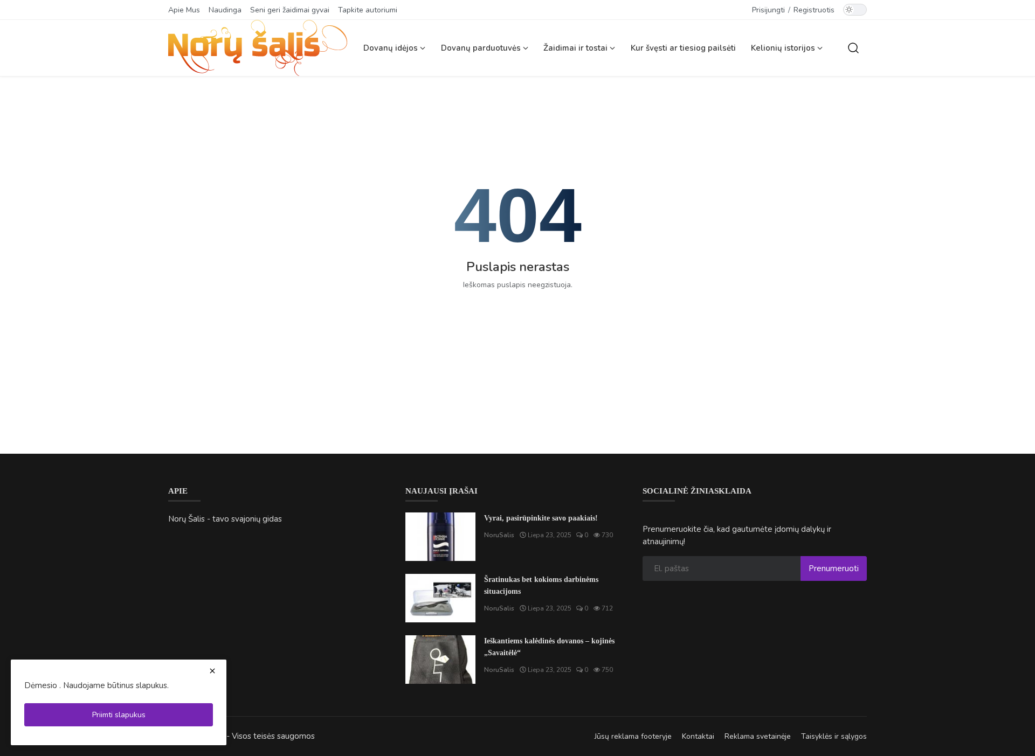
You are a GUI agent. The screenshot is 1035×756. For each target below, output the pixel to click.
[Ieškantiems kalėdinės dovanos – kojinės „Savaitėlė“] (440, 659)
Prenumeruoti (834, 568)
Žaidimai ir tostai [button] (576, 48)
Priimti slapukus (119, 715)
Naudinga (225, 10)
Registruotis (814, 10)
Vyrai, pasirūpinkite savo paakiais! (541, 518)
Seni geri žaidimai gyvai (289, 10)
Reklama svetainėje (757, 736)
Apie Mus (184, 10)
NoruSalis (499, 535)
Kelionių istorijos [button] (784, 48)
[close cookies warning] (212, 671)
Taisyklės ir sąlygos (834, 736)
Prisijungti (768, 10)
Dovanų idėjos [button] (391, 48)
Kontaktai (698, 736)
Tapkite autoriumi (367, 10)
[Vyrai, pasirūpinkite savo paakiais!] (440, 536)
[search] (853, 47)
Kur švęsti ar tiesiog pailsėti (683, 48)
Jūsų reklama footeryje (633, 736)
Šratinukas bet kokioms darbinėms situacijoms (541, 585)
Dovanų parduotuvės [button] (482, 48)
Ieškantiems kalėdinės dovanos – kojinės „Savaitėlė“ (549, 647)
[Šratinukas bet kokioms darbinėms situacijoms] (440, 598)
